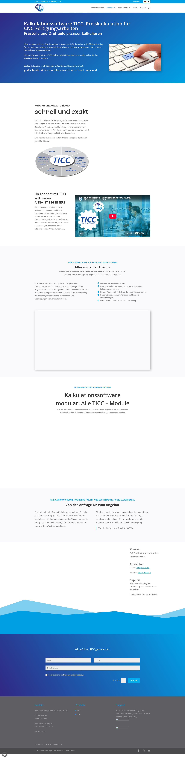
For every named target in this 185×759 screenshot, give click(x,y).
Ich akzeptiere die (66, 675)
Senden (133, 680)
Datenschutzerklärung (54, 744)
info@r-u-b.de (143, 567)
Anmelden (136, 1)
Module (110, 83)
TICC (79, 710)
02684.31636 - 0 (45, 723)
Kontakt (143, 7)
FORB (79, 714)
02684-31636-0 (144, 572)
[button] (4, 754)
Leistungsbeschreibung (69, 83)
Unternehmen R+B (97, 7)
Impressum (39, 744)
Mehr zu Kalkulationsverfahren (92, 615)
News (135, 7)
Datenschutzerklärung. (73, 675)
